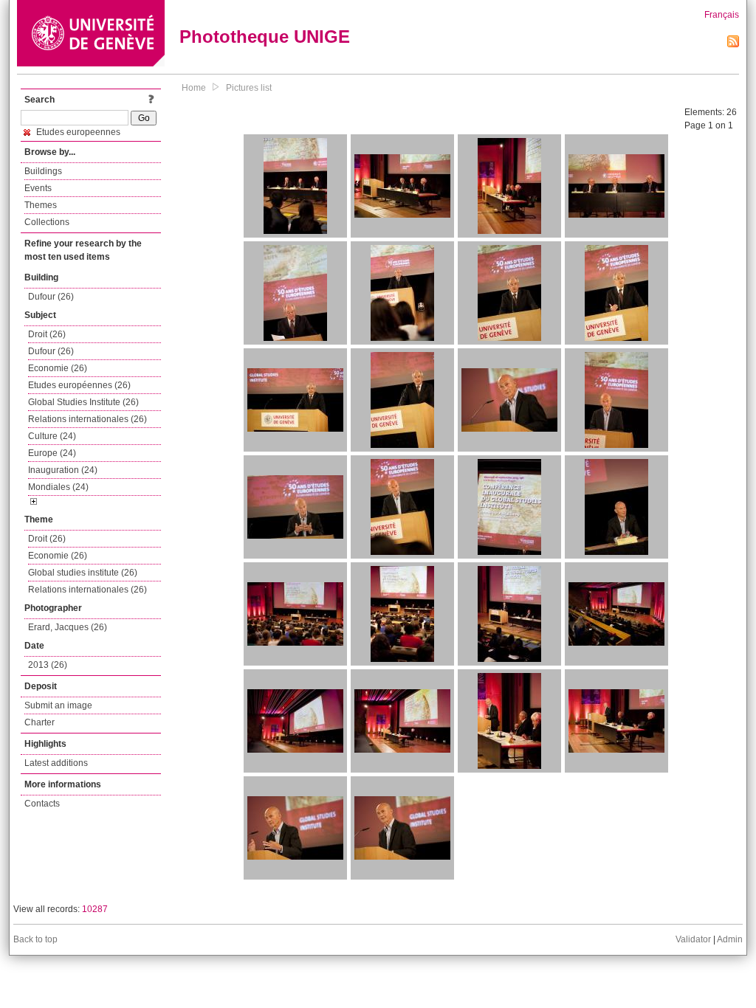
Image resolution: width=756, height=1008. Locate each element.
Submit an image (58, 705)
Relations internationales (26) (87, 419)
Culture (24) (52, 436)
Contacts (42, 803)
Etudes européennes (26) (79, 385)
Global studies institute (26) (82, 572)
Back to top (35, 939)
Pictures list (249, 88)
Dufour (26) (51, 296)
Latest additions (56, 763)
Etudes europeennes (77, 132)
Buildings (43, 171)
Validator (693, 939)
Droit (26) (47, 334)
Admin (730, 939)
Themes (40, 205)
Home (194, 88)
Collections (46, 222)
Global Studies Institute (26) (83, 402)
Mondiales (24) (58, 487)
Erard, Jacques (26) (67, 627)
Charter (39, 722)
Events (38, 188)
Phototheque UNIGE (264, 36)
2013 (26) (47, 665)
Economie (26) (57, 368)
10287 (95, 909)
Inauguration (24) (62, 470)
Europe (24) (52, 453)
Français (721, 15)
